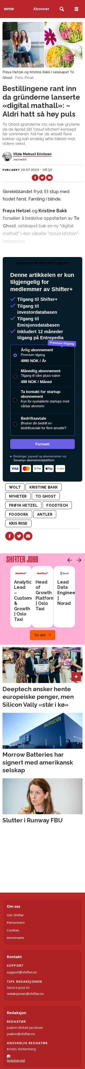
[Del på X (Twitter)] (42, 177)
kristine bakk (43, 487)
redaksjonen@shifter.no (25, 993)
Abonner (41, 9)
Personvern (16, 922)
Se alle (40, 635)
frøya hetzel (23, 505)
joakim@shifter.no (21, 1034)
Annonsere (15, 937)
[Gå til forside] (9, 9)
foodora (18, 514)
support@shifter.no (22, 972)
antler (45, 514)
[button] (68, 560)
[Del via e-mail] (49, 177)
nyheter (18, 496)
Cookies (13, 930)
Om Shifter (15, 915)
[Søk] (62, 9)
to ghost (46, 496)
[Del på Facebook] (35, 177)
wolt (15, 487)
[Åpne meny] (76, 9)
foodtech (57, 505)
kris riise (18, 523)
